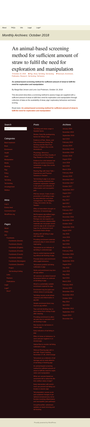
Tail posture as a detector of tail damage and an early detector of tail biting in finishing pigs (44, 360)
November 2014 (68, 295)
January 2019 (67, 145)
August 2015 (67, 264)
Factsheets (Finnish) (16, 251)
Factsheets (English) (16, 247)
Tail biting (41, 74)
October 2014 (67, 298)
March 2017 (67, 207)
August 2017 (67, 193)
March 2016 (67, 247)
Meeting (7, 166)
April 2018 (66, 166)
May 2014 (66, 301)
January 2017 (67, 213)
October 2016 (67, 223)
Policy (6, 173)
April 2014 (66, 305)
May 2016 (66, 240)
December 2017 (68, 179)
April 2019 (66, 139)
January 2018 (67, 176)
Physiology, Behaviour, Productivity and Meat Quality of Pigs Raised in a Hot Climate (44, 155)
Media (6, 163)
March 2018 (67, 169)
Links (8, 274)
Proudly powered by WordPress (45, 422)
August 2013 (67, 315)
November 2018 (68, 152)
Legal (30, 28)
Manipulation (8, 159)
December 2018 (68, 149)
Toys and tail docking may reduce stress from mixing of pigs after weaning (44, 311)
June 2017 (66, 196)
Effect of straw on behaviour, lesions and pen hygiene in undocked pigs (44, 338)
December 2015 (68, 254)
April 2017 (66, 203)
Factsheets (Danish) (16, 241)
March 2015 (67, 281)
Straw (35, 74)
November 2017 (68, 183)
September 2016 (68, 227)
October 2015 (67, 257)
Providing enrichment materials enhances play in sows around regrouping (44, 242)
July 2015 (66, 268)
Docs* (9, 291)
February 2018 (68, 173)
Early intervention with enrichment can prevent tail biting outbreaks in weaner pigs (44, 386)
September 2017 (68, 190)
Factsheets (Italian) (15, 258)
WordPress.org (9, 214)
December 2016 (68, 217)
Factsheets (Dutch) (15, 244)
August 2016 (67, 230)
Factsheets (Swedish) (16, 264)
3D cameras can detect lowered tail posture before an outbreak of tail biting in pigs (44, 278)
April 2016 (66, 244)
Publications (11, 281)
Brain (6, 146)
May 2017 (66, 200)
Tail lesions (40, 76)
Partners (10, 278)
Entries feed (8, 207)
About (4, 28)
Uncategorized (9, 187)
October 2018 (67, 156)
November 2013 (68, 308)
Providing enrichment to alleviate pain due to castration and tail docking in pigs (43, 319)
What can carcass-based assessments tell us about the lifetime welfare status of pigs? (44, 378)
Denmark (61, 74)
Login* (38, 28)
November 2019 (68, 132)
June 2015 (66, 271)
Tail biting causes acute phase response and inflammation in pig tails (43, 297)
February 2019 (68, 142)
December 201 (68, 318)
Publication (15, 76)
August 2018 (67, 159)
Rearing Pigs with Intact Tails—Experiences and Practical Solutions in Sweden (44, 173)
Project (11, 268)
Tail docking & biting (15, 271)
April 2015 (66, 278)
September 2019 (68, 135)
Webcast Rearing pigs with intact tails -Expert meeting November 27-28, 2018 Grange (44, 352)
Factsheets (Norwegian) (17, 261)
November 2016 (68, 220)
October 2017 (67, 186)
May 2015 (66, 274)
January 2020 (67, 129)
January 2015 (67, 288)
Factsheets (10, 238)
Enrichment (69, 74)
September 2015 (68, 261)
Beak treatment (9, 142)
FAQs (13, 28)
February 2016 (68, 251)
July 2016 (66, 234)
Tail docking (50, 74)
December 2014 (68, 291)
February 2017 (68, 210)
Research (23, 76)
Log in (6, 204)
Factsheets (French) (16, 254)
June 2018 (66, 162)
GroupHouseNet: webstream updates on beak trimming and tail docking (44, 407)
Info (21, 28)
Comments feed (9, 211)
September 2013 (68, 312)
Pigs (31, 74)
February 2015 (68, 285)
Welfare (7, 190)
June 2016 (66, 237)
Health (6, 153)
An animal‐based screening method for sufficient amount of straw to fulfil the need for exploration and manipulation (45, 58)
